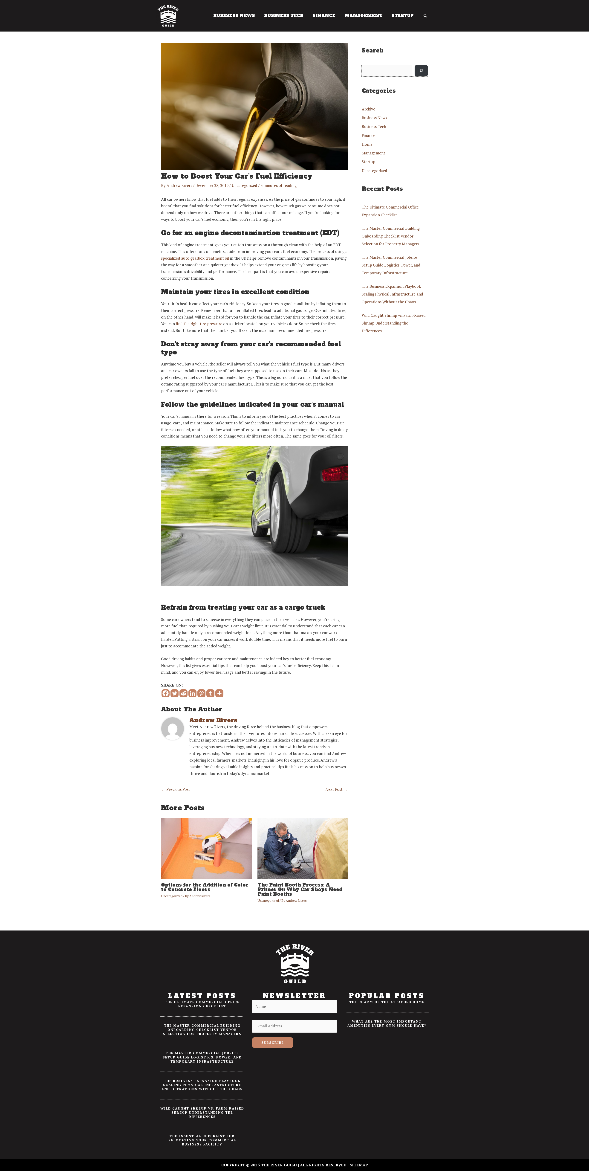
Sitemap (359, 1165)
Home (367, 144)
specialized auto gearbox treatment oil (195, 258)
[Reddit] (183, 693)
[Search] (421, 71)
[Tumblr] (210, 693)
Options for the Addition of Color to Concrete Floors (204, 887)
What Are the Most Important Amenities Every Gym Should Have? (386, 1023)
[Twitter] (174, 693)
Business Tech (374, 126)
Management (373, 153)
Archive (368, 109)
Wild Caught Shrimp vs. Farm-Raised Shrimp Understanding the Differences (394, 323)
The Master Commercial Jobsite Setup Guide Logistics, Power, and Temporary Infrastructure (391, 265)
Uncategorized (244, 185)
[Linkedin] (192, 693)
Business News (374, 117)
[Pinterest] (201, 693)
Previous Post (176, 789)
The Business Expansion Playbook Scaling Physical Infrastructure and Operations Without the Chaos (392, 294)
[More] (219, 693)
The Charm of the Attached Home (386, 1002)
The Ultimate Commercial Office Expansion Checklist (202, 1004)
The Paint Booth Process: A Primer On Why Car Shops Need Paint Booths (299, 889)
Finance (368, 135)
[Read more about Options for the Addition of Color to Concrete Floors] (206, 848)
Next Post (336, 789)
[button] (425, 15)
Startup (368, 161)
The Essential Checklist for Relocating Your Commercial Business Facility (202, 1140)
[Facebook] (166, 693)
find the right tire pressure (199, 323)
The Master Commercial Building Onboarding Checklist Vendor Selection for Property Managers (391, 236)
